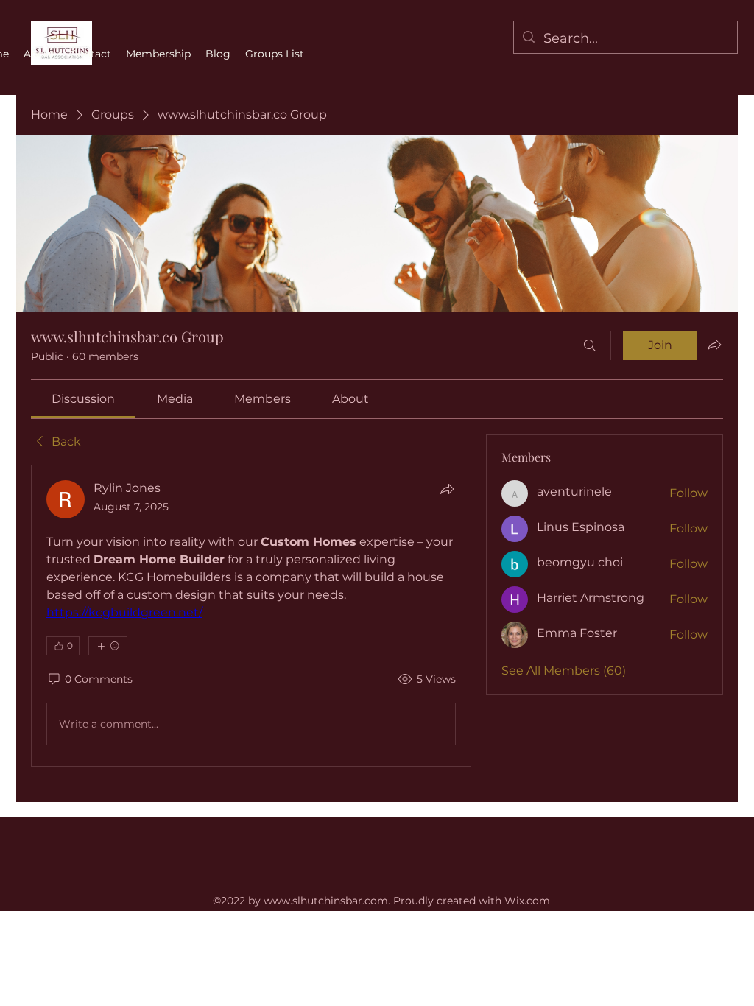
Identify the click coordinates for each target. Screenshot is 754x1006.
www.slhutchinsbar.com (326, 900)
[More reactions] (107, 645)
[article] (251, 616)
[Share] (447, 489)
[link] (83, 399)
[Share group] (714, 344)
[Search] (590, 345)
